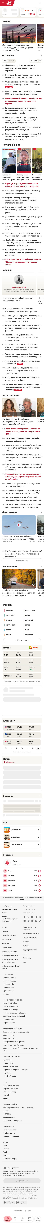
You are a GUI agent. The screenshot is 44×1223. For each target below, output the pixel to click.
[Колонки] (41, 270)
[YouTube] (32, 917)
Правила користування (9, 951)
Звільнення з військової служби (16, 1032)
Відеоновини (8, 987)
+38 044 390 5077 (29, 909)
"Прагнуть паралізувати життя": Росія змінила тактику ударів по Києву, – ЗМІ (22, 185)
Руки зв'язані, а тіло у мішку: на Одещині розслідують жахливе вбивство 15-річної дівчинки (24, 457)
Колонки (7, 270)
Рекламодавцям (7, 947)
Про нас (4, 927)
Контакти (26, 942)
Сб (32, 748)
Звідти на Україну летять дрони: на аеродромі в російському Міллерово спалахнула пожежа (21, 200)
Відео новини (9, 512)
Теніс (5, 1152)
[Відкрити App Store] (21, 1202)
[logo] (9, 3)
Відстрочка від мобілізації (13, 1045)
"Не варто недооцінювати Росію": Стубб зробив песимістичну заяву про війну (23, 505)
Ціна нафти (7, 1060)
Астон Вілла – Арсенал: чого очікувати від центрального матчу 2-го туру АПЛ (23, 491)
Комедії (6, 1095)
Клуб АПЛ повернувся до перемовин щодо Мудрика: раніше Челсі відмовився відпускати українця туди (23, 243)
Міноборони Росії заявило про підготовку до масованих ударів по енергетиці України (17, 47)
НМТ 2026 (7, 1114)
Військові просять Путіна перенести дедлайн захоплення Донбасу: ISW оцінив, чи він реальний (21, 120)
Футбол (6, 1149)
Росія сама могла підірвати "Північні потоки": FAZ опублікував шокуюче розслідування (21, 370)
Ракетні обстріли (10, 1003)
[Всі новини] (41, 55)
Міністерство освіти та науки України (18, 1108)
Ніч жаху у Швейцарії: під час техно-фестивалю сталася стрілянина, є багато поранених (23, 252)
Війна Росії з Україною (13, 1000)
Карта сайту (27, 958)
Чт (22, 748)
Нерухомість (8, 1126)
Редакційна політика (9, 935)
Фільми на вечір (9, 1092)
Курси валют (8, 1063)
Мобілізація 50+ (9, 1035)
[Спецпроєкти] (41, 566)
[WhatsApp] (32, 921)
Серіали (6, 1098)
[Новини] (41, 21)
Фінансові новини (10, 1066)
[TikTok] (28, 921)
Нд (38, 748)
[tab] (5, 60)
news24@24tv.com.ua (9, 909)
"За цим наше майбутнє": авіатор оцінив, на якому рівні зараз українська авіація (23, 84)
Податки (6, 1073)
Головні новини (9, 978)
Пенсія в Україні (9, 1076)
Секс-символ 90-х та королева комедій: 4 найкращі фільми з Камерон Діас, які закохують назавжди (23, 137)
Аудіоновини (8, 991)
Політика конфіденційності (11, 955)
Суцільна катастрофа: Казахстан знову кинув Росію (17, 299)
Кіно (5, 1082)
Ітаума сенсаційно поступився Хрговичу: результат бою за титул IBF (22, 128)
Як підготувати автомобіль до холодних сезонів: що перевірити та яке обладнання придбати (18, 593)
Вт (11, 748)
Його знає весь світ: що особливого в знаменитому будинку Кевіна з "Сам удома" (22, 210)
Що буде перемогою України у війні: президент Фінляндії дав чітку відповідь (23, 498)
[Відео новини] (41, 512)
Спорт (6, 1142)
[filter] (40, 60)
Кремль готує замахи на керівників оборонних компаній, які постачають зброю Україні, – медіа (21, 110)
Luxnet (29, 1210)
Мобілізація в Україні (12, 1029)
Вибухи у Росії (8, 1019)
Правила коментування (31, 933)
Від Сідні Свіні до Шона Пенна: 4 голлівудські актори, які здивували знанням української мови (17, 421)
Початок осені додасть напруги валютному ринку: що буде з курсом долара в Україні (21, 337)
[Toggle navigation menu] (3, 2)
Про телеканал (7, 939)
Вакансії (25, 946)
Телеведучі (5, 943)
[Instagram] (40, 917)
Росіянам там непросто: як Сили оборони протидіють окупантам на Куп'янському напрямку (24, 387)
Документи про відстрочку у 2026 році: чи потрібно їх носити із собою (23, 218)
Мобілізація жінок (10, 1038)
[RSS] (40, 921)
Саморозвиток (9, 1117)
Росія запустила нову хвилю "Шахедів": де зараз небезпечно (23, 439)
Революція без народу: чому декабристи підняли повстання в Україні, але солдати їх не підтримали (23, 318)
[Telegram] (36, 917)
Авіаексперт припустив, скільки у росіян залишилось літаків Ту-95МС (18, 537)
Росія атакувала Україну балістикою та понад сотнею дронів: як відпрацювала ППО (23, 431)
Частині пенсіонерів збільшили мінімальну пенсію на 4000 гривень (21, 310)
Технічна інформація (29, 938)
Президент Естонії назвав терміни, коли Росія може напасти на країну (23, 76)
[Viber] (24, 921)
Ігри (24, 962)
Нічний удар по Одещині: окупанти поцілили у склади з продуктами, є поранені (20, 68)
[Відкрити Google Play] (9, 1202)
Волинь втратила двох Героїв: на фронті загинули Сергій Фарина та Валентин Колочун (24, 448)
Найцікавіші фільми (11, 1085)
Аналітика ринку (9, 1130)
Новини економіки (11, 1056)
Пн (6, 748)
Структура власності (30, 950)
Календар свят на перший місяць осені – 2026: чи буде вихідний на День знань (23, 92)
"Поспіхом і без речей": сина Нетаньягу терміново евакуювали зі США (22, 192)
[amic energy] (33, 647)
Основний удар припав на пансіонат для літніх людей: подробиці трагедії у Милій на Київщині (23, 476)
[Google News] (36, 921)
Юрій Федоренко (19, 287)
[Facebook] (24, 917)
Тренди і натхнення (11, 1136)
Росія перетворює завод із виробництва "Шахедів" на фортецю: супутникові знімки (23, 262)
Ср (17, 748)
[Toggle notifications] (39, 2)
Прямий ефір (8, 984)
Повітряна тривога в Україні (14, 1013)
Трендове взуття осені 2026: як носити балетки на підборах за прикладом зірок (23, 234)
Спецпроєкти (9, 566)
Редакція (5, 931)
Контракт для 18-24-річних (13, 1042)
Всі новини (8, 55)
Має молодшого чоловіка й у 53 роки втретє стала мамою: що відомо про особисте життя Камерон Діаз (21, 347)
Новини (6, 21)
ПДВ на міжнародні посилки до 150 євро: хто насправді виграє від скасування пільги (23, 226)
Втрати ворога (9, 1023)
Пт (27, 748)
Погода (6, 994)
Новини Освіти (10, 1104)
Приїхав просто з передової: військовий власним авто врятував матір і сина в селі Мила (23, 554)
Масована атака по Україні (14, 1016)
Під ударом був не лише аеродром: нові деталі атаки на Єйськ (22, 378)
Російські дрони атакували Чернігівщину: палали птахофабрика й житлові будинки (23, 355)
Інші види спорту (10, 1159)
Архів (24, 954)
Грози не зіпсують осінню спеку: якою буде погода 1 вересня (23, 484)
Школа (6, 1111)
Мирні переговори (10, 1010)
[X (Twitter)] (28, 917)
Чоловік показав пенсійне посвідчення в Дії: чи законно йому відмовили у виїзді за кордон (23, 467)
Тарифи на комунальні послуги (15, 1070)
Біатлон (6, 1155)
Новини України (9, 981)
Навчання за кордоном (12, 1121)
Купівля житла (9, 1133)
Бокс (5, 1146)
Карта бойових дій (10, 1006)
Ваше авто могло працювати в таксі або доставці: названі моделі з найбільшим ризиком (23, 328)
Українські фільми (10, 1089)
